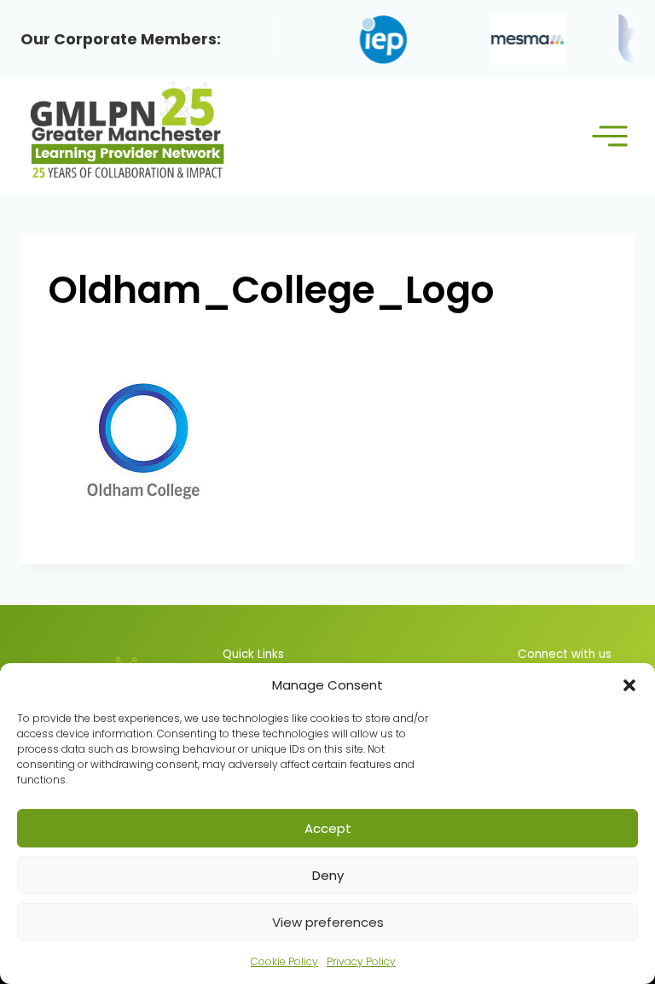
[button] (629, 685)
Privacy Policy (361, 961)
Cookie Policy (284, 961)
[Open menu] (609, 136)
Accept (327, 828)
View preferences (328, 922)
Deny (328, 875)
